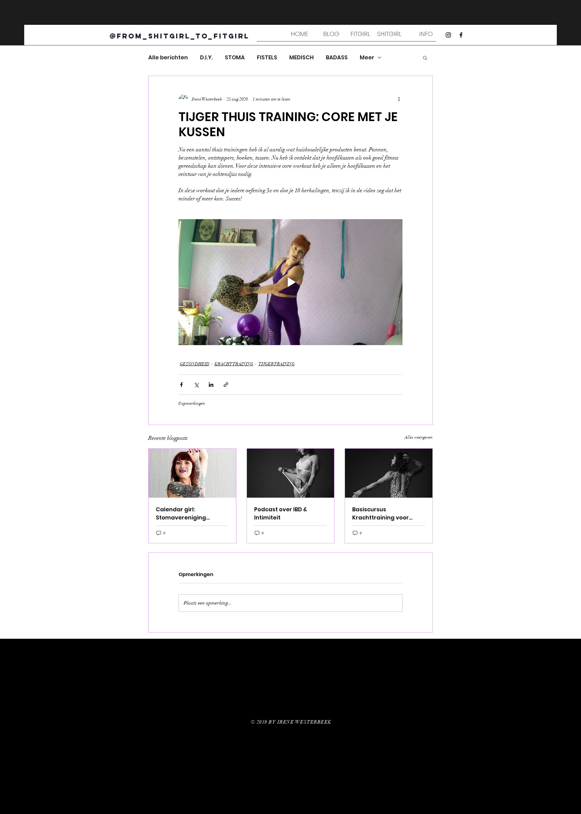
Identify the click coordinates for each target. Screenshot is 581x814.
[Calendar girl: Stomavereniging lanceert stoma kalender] (192, 473)
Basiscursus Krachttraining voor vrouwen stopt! (380, 514)
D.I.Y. (206, 57)
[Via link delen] (226, 384)
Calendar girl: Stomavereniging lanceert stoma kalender (191, 514)
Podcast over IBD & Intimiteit (280, 513)
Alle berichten (168, 57)
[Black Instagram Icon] (448, 34)
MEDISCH (301, 57)
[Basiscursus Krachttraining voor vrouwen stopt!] (388, 473)
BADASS (337, 57)
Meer (367, 57)
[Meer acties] (398, 99)
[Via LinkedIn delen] (211, 384)
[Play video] (290, 282)
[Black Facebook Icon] (461, 34)
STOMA (235, 57)
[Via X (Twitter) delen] (196, 384)
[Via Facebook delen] (181, 384)
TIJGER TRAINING (276, 364)
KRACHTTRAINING (234, 364)
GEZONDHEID (194, 364)
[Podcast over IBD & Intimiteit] (290, 473)
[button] (358, 36)
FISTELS (267, 57)
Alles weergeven (419, 437)
